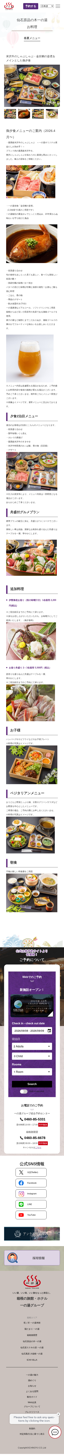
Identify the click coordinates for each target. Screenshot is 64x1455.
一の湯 (10, 6)
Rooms (16, 1064)
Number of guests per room (30, 1039)
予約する (30, 6)
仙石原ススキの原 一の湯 (32, 1347)
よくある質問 (32, 1391)
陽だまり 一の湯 (32, 1329)
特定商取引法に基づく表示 (32, 1434)
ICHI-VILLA (32, 1360)
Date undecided (36, 1091)
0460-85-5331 (34, 1119)
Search (32, 1084)
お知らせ (32, 1386)
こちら (38, 1147)
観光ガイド (32, 1397)
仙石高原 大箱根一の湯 (32, 1354)
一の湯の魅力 (32, 1375)
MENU (58, 6)
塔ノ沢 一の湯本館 (32, 1323)
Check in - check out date (28, 1023)
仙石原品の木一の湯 (32, 1341)
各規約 (32, 1428)
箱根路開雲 (32, 1335)
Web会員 (32, 1402)
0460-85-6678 (34, 1138)
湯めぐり (32, 1380)
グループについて (32, 1406)
